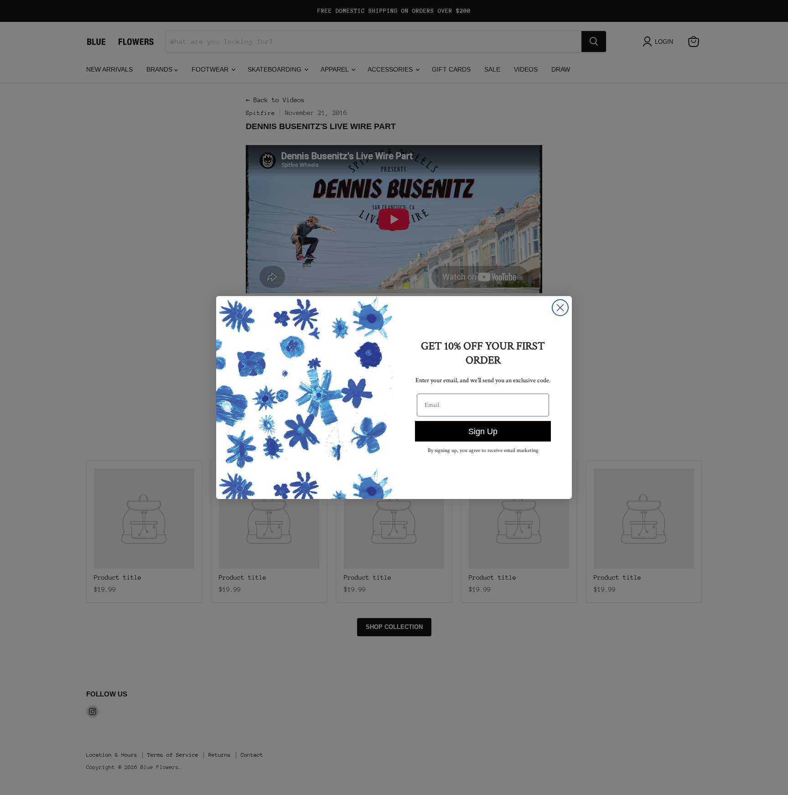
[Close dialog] (560, 308)
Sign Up (483, 431)
